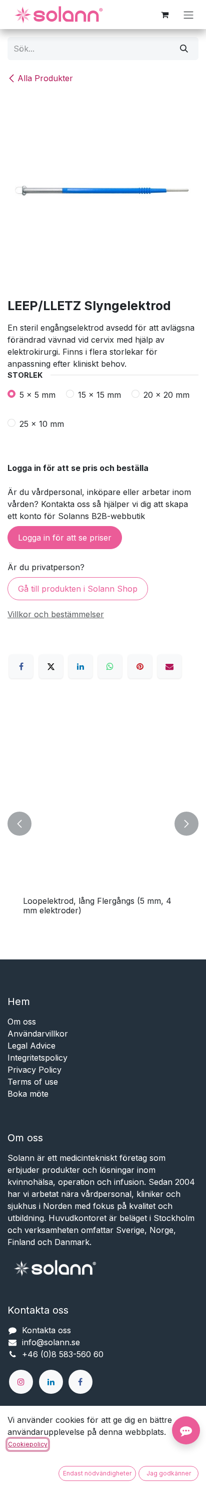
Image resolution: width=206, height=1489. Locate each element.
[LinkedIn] (80, 666)
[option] (103, 823)
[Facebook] (21, 666)
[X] (51, 666)
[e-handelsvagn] (164, 15)
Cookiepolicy (28, 1444)
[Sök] (184, 48)
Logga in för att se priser (65, 538)
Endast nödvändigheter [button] (97, 1473)
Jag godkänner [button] (168, 1473)
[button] (20, 823)
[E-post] (170, 666)
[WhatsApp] (110, 666)
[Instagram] (21, 1382)
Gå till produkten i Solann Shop (78, 589)
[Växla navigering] (188, 14)
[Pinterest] (140, 666)
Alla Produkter (45, 78)
